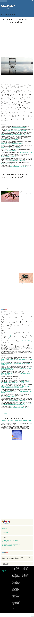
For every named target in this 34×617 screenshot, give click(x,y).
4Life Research (22, 347)
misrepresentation (3, 421)
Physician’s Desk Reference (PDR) (25, 340)
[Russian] (8, 521)
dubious (26, 420)
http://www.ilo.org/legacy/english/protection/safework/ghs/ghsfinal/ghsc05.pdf (15, 130)
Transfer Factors (11, 337)
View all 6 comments (4, 413)
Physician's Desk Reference (17, 421)
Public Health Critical (4, 533)
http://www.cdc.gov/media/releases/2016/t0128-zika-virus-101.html (19, 166)
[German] (5, 521)
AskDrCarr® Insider (4, 528)
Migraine (30, 420)
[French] (4, 521)
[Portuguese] (3, 521)
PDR (12, 421)
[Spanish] (2, 521)
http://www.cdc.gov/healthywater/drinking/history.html (11, 150)
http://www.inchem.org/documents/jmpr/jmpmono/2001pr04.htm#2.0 (10, 147)
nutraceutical (10, 421)
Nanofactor (7, 421)
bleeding (24, 420)
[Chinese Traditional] (6, 521)
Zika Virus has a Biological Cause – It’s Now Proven (8, 541)
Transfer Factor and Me (12, 418)
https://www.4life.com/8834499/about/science (26, 152)
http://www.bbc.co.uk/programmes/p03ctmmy (7, 163)
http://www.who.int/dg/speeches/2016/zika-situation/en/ (8, 156)
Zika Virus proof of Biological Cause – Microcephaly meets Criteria (10, 540)
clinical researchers (9, 335)
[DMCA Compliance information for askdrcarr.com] (5, 563)
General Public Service (10, 420)
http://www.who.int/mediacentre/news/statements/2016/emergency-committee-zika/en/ (15, 160)
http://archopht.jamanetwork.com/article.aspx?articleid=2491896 (9, 139)
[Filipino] (7, 521)
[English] (9, 521)
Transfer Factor (22, 421)
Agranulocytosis (20, 420)
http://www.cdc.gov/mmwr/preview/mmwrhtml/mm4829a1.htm (19, 127)
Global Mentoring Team (4, 571)
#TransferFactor (16, 420)
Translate (8, 523)
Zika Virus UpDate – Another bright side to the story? (8, 545)
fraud (27, 420)
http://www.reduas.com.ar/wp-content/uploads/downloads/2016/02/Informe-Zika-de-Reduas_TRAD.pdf (15, 134)
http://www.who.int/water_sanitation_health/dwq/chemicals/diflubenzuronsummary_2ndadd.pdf (13, 143)
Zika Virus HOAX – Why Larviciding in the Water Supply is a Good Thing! (11, 544)
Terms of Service (4, 570)
